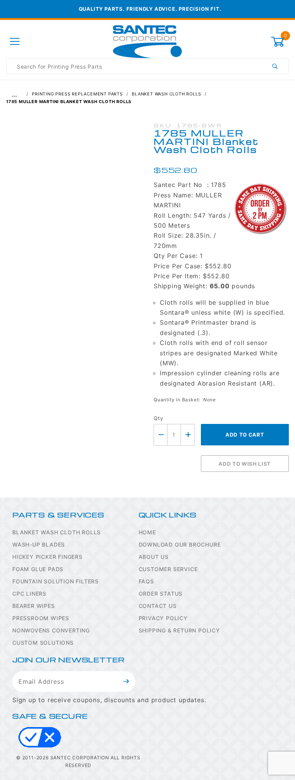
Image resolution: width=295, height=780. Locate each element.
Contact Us (158, 606)
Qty (158, 418)
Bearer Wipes (33, 606)
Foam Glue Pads (37, 569)
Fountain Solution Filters (55, 581)
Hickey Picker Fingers (47, 556)
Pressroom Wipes (40, 618)
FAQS (146, 581)
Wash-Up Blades (38, 544)
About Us (154, 556)
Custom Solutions (43, 642)
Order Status (161, 593)
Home (147, 532)
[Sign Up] (126, 681)
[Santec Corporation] (147, 41)
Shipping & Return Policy (179, 630)
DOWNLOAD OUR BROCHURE (180, 544)
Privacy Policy (163, 618)
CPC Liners (29, 593)
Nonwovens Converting (51, 630)
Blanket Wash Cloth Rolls (56, 532)
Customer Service (168, 569)
